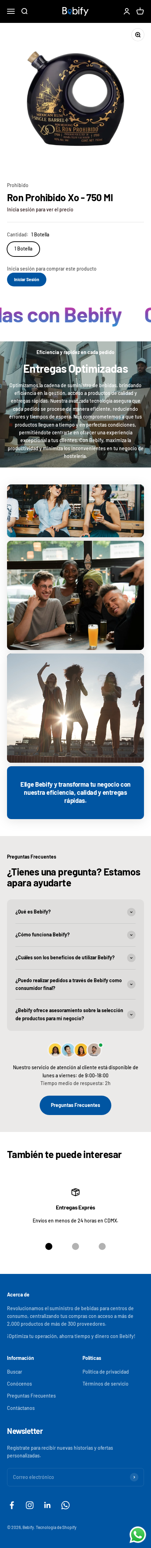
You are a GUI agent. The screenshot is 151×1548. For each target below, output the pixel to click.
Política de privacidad (106, 1372)
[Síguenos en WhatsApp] (65, 1505)
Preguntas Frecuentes (75, 1105)
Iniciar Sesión (26, 279)
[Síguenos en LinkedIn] (47, 1505)
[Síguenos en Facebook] (12, 1505)
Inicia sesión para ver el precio (40, 209)
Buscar (14, 1372)
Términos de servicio (106, 1384)
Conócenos (19, 1384)
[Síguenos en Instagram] (29, 1505)
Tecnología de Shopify (56, 1527)
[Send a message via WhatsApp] (137, 1534)
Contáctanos (21, 1408)
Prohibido (17, 185)
